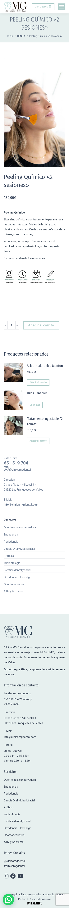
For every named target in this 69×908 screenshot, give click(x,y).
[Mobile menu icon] (61, 6)
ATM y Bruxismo (14, 591)
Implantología (12, 562)
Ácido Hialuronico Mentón (45, 366)
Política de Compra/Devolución (34, 899)
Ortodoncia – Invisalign (17, 577)
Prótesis (9, 555)
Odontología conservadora (20, 527)
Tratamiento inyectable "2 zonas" (45, 421)
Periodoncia (11, 541)
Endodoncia (11, 534)
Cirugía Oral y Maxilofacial (19, 548)
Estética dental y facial (17, 570)
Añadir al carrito (41, 325)
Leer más (35, 405)
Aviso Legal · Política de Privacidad (23, 894)
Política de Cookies (53, 894)
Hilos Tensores (37, 393)
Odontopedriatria (14, 584)
